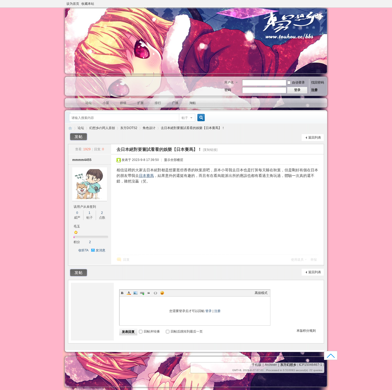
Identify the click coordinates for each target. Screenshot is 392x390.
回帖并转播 (152, 331)
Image (135, 293)
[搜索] (200, 118)
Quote (148, 293)
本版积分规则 (306, 331)
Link (142, 293)
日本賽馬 (146, 175)
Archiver (271, 365)
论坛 (88, 103)
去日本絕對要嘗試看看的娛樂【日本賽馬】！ (193, 128)
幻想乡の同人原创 (102, 128)
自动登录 (298, 82)
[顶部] (331, 357)
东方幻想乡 (70, 128)
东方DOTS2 (128, 128)
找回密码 (317, 82)
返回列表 (314, 137)
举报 (313, 260)
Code (155, 293)
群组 (123, 103)
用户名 (229, 82)
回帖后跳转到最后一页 (187, 331)
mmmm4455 (81, 160)
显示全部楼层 (173, 160)
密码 (228, 90)
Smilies (162, 293)
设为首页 (72, 4)
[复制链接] (210, 150)
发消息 (100, 250)
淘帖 (192, 103)
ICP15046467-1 (310, 365)
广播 (175, 103)
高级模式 (261, 293)
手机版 (256, 365)
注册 (314, 90)
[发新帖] (78, 136)
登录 (208, 311)
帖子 (185, 118)
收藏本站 (87, 4)
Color (128, 293)
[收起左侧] (110, 149)
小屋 (106, 103)
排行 (158, 103)
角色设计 (149, 128)
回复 (126, 260)
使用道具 (297, 260)
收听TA (83, 250)
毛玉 (77, 226)
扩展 (140, 103)
